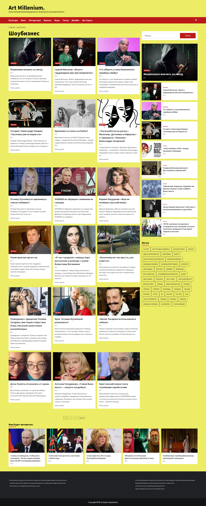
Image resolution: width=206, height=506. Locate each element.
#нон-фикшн (148, 269)
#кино (176, 254)
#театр (183, 274)
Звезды (160, 284)
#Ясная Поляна (179, 249)
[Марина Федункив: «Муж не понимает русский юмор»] (118, 181)
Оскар (155, 294)
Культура (13, 20)
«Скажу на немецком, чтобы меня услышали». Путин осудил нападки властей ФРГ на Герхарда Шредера (25, 458)
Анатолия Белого (185, 279)
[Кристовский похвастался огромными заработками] (118, 366)
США (186, 294)
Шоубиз (75, 20)
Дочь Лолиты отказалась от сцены (29, 383)
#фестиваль (147, 279)
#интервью (166, 254)
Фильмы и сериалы (150, 304)
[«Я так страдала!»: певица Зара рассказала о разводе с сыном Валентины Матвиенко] (74, 240)
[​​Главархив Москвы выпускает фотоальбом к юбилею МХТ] (151, 169)
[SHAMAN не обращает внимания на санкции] (74, 181)
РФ (162, 294)
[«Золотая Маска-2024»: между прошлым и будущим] (151, 150)
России (169, 294)
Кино (23, 20)
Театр (66, 20)
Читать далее (15, 88)
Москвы (146, 294)
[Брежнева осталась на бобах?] (74, 113)
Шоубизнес (165, 304)
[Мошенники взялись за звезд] (30, 52)
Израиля (156, 289)
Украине (163, 299)
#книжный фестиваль (169, 264)
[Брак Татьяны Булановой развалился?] (74, 301)
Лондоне (177, 289)
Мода (57, 20)
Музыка (47, 20)
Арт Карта (87, 20)
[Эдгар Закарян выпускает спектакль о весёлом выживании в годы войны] (151, 208)
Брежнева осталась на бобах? (71, 130)
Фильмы (183, 299)
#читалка (159, 279)
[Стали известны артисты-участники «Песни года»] (65, 441)
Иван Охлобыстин (173, 284)
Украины (173, 299)
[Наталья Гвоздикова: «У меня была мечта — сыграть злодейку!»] (74, 366)
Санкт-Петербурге (150, 299)
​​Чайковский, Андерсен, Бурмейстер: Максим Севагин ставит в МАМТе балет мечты (178, 188)
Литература (35, 20)
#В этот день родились (161, 249)
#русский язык (148, 274)
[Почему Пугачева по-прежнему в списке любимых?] (30, 181)
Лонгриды (167, 289)
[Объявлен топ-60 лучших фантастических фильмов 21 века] (141, 441)
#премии (169, 269)
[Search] (196, 20)
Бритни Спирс (148, 284)
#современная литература (168, 274)
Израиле (187, 284)
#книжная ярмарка (174, 259)
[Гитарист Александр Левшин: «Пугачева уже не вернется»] (30, 113)
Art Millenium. (27, 7)
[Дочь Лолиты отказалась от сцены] (30, 366)
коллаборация (179, 304)
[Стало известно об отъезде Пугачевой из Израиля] (103, 441)
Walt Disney (170, 279)
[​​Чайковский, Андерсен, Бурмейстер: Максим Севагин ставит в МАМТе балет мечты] (151, 189)
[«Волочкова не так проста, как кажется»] (118, 240)
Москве (187, 289)
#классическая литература (153, 259)
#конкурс (184, 264)
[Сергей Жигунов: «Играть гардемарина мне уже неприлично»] (74, 52)
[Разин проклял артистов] (30, 240)
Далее (82, 418)
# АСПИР (146, 249)
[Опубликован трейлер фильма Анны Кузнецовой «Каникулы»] (179, 441)
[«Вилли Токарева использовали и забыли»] (118, 301)
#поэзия (159, 269)
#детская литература (151, 254)
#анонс (191, 249)
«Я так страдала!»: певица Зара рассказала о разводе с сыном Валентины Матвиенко (72, 261)
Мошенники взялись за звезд (26, 69)
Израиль (146, 289)
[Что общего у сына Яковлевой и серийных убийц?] (118, 52)
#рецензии (180, 269)
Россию (179, 294)
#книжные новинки (150, 264)
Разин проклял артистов (23, 257)
